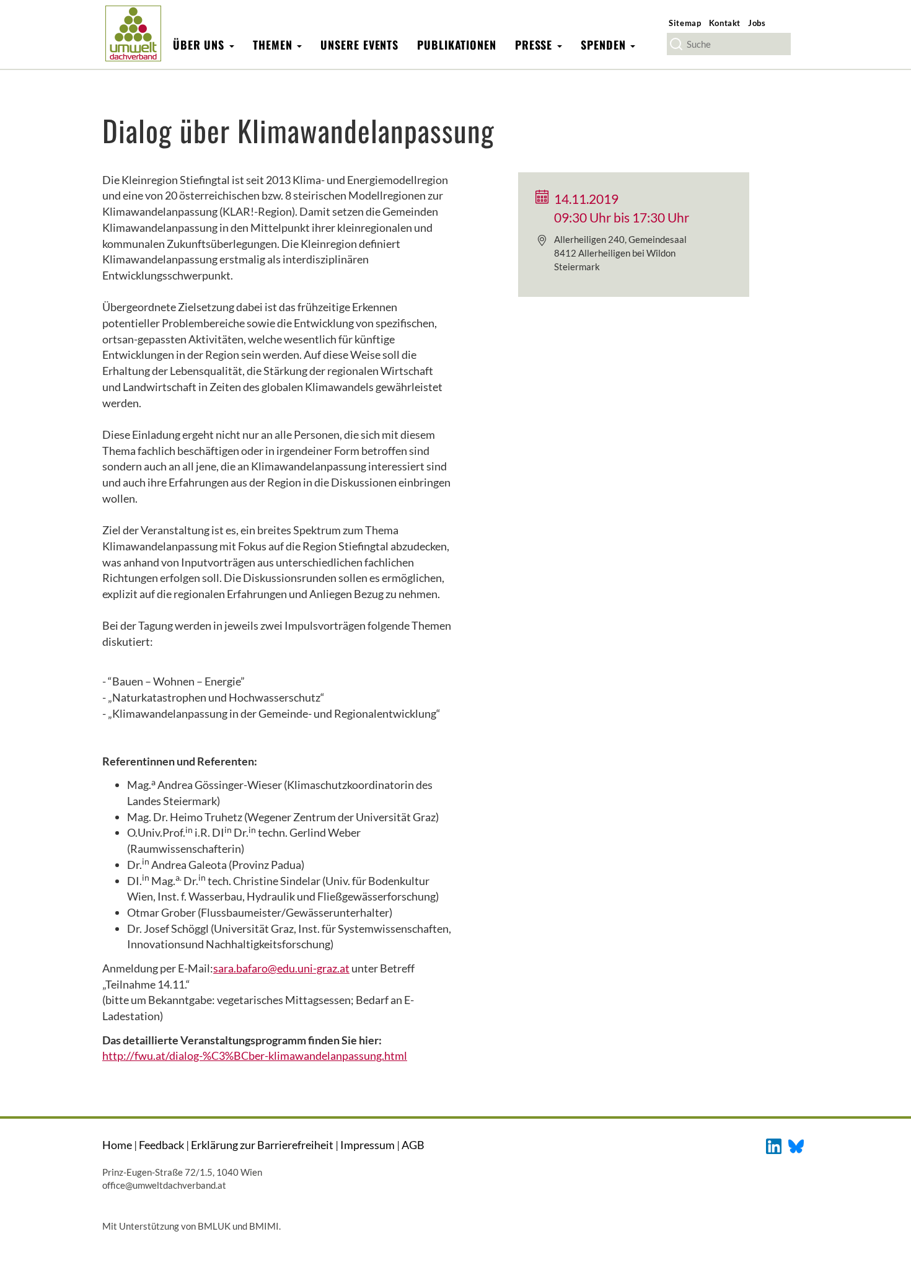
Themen (274, 45)
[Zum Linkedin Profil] (773, 1145)
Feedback (161, 1145)
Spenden (605, 45)
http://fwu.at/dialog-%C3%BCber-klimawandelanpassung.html (254, 1055)
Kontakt (725, 23)
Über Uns (200, 45)
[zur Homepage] (133, 33)
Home (117, 1145)
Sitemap (685, 23)
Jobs (757, 23)
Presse (535, 45)
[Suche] (676, 44)
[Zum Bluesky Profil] (796, 1145)
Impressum (367, 1145)
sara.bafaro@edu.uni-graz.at (281, 968)
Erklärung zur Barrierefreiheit (262, 1145)
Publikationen (456, 45)
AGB (413, 1145)
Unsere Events (359, 45)
